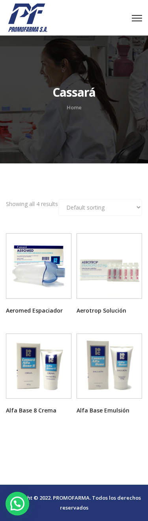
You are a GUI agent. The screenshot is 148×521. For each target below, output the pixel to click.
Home (74, 107)
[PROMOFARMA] (27, 17)
